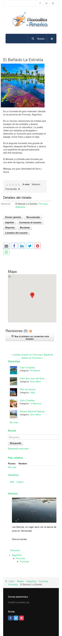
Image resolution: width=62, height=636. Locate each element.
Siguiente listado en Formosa (37, 356)
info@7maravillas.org (18, 602)
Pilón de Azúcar (27, 389)
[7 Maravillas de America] (31, 19)
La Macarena (35, 403)
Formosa (42, 203)
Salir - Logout (16, 481)
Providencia (35, 370)
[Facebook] (40, 3)
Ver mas (12, 467)
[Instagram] (53, 3)
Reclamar (25, 227)
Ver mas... (15, 422)
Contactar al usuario (30, 222)
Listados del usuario (16, 232)
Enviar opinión (13, 217)
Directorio (15, 550)
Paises (20, 581)
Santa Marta (35, 381)
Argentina (20, 206)
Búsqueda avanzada (18, 448)
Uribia (32, 392)
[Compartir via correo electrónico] (6, 246)
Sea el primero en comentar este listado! (31, 337)
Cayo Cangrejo (27, 367)
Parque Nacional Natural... (33, 411)
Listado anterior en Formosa (26, 354)
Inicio (11, 581)
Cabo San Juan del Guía (32, 378)
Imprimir (9, 222)
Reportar (10, 227)
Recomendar (33, 217)
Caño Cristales (27, 400)
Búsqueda (15, 443)
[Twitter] (46, 3)
